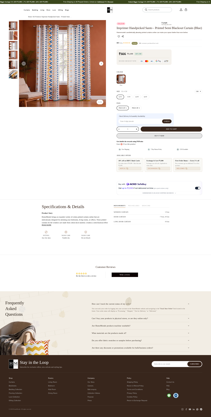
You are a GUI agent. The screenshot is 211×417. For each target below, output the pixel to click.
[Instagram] (182, 409)
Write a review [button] (125, 275)
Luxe (54, 10)
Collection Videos (94, 393)
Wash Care (146, 205)
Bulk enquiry (92, 389)
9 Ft (145, 97)
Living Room (52, 382)
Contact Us (170, 382)
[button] (186, 9)
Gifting (60, 10)
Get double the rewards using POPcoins (130, 141)
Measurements (119, 205)
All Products (37, 17)
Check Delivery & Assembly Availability (132, 116)
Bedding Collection (15, 389)
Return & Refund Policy (135, 386)
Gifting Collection (15, 400)
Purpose (91, 397)
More (48, 10)
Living (42, 10)
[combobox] (157, 9)
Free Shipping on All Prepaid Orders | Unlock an (88, 2)
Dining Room (52, 393)
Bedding (35, 10)
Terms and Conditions (135, 389)
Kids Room (52, 389)
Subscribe (194, 364)
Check (167, 121)
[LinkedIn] (194, 409)
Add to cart (171, 129)
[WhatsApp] (197, 409)
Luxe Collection (14, 397)
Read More (46, 225)
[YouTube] (190, 409)
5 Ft (120, 97)
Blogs (67, 10)
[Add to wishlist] (119, 36)
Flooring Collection (15, 393)
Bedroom (51, 386)
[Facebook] (186, 409)
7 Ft (128, 97)
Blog (168, 389)
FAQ (168, 386)
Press (90, 400)
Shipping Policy (132, 382)
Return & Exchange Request (137, 400)
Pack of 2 (136, 108)
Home (30, 17)
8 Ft (137, 97)
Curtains (27, 10)
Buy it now (159, 136)
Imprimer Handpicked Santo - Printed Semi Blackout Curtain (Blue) (57, 17)
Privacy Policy (132, 393)
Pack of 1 (123, 108)
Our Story (91, 382)
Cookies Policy (132, 397)
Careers (90, 386)
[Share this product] (123, 36)
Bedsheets (12, 386)
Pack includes (133, 205)
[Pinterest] (201, 409)
